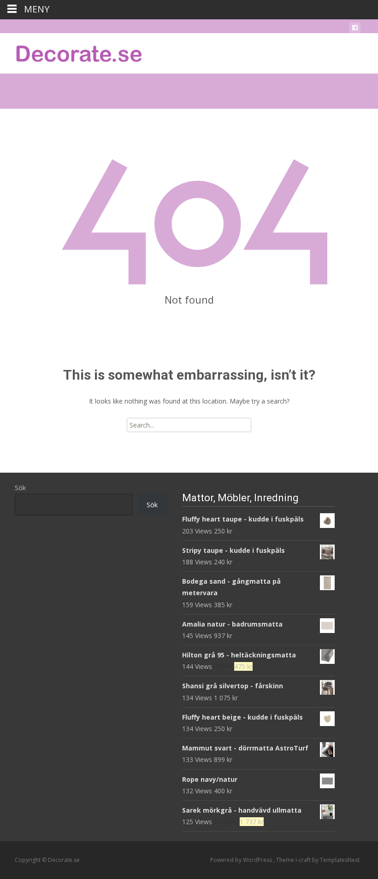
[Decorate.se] (72, 51)
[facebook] (354, 29)
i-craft (303, 860)
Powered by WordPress (241, 860)
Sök (20, 487)
